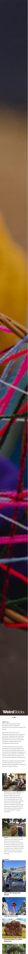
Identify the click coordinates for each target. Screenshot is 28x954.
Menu (14, 717)
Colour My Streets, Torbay (11, 916)
